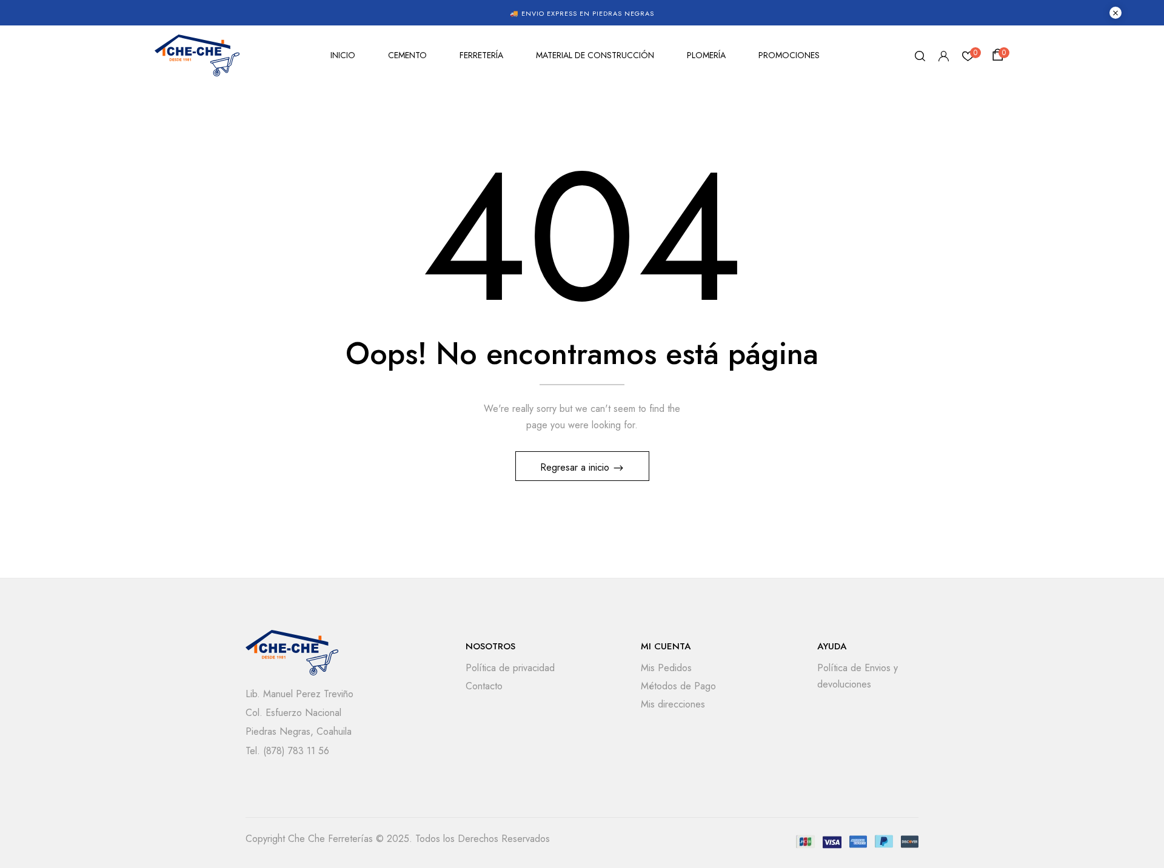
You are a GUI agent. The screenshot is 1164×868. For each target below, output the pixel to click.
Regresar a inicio (576, 467)
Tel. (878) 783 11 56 (287, 751)
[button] (1000, 55)
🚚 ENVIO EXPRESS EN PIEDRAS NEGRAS (582, 13)
